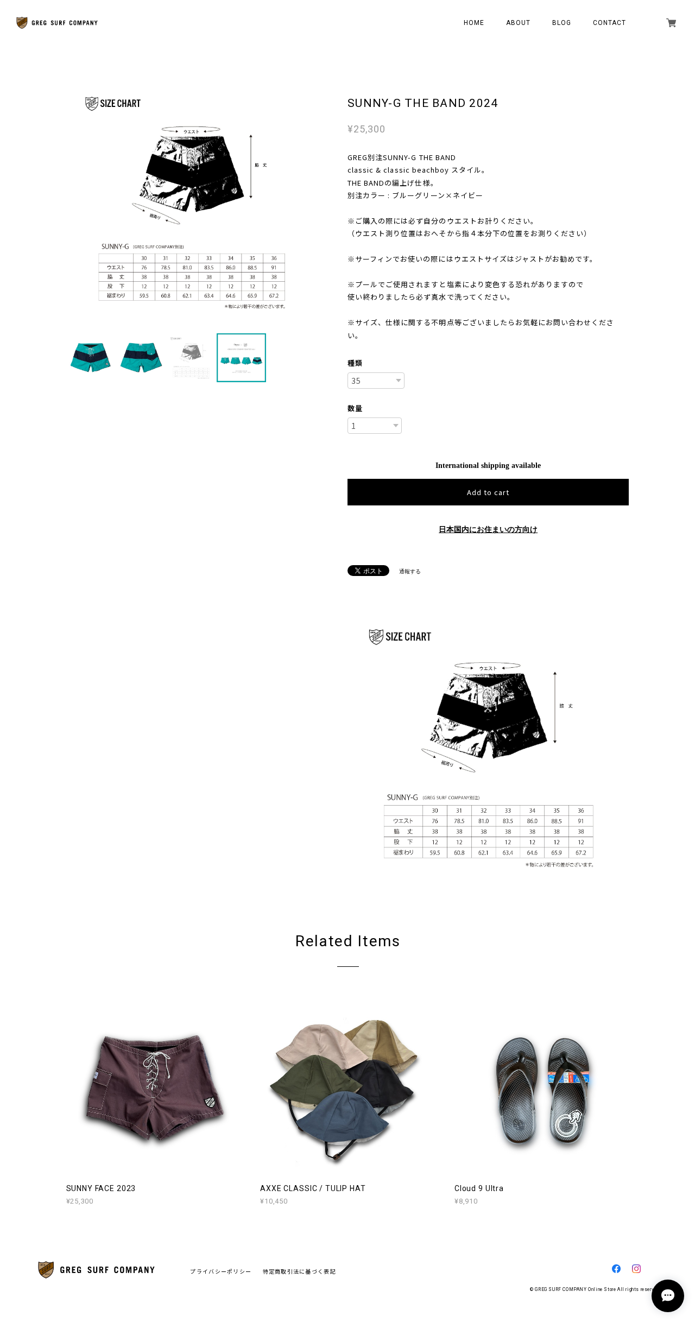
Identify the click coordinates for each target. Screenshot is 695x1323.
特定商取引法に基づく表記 (299, 1271)
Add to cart (488, 492)
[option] (191, 202)
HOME (474, 23)
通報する (410, 571)
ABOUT (518, 23)
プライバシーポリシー (220, 1271)
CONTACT (610, 23)
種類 (355, 363)
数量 (355, 408)
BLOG (561, 23)
